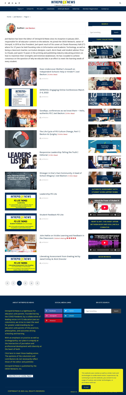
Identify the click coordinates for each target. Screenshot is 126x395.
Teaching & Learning (105, 146)
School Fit (30, 9)
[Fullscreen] (119, 215)
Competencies (105, 115)
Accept (86, 387)
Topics (19, 9)
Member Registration (90, 9)
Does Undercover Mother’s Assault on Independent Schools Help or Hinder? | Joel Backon (60, 72)
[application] (104, 207)
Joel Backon (44, 78)
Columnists (50, 9)
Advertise (76, 9)
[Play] (91, 215)
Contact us (105, 9)
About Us (74, 391)
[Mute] (115, 215)
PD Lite (39, 9)
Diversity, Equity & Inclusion (104, 52)
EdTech (104, 162)
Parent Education (104, 83)
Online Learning (105, 178)
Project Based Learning (105, 130)
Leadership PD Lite (48, 194)
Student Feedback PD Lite (51, 214)
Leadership (105, 68)
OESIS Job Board (63, 9)
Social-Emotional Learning (104, 99)
